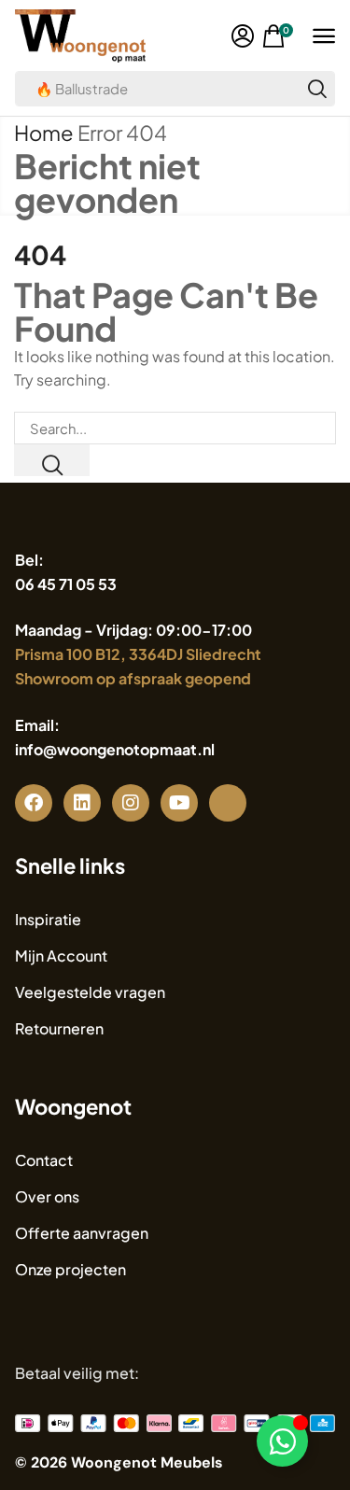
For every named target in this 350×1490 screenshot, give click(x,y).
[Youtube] (179, 803)
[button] (242, 36)
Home (44, 132)
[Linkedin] (82, 803)
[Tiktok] (227, 803)
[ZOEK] (52, 460)
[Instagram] (130, 803)
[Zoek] (317, 88)
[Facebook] (33, 803)
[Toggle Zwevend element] (282, 1441)
